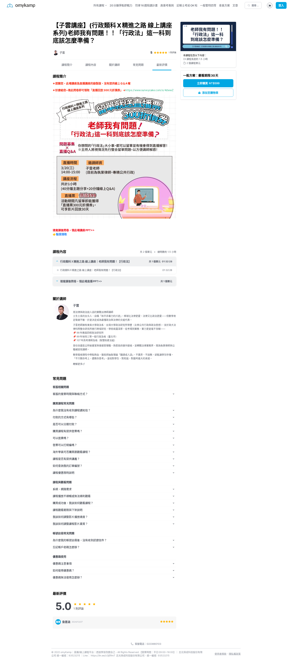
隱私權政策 (235, 653)
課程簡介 (67, 64)
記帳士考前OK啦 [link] (187, 5)
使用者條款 (220, 653)
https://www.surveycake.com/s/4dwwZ (149, 90)
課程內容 (90, 64)
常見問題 (138, 64)
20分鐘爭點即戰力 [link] (121, 5)
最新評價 (161, 64)
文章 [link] (235, 5)
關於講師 (114, 64)
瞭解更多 (77, 363)
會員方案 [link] (224, 5)
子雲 (76, 305)
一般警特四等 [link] (208, 5)
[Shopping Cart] (269, 5)
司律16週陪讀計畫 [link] (146, 5)
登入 (281, 5)
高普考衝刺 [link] (167, 5)
